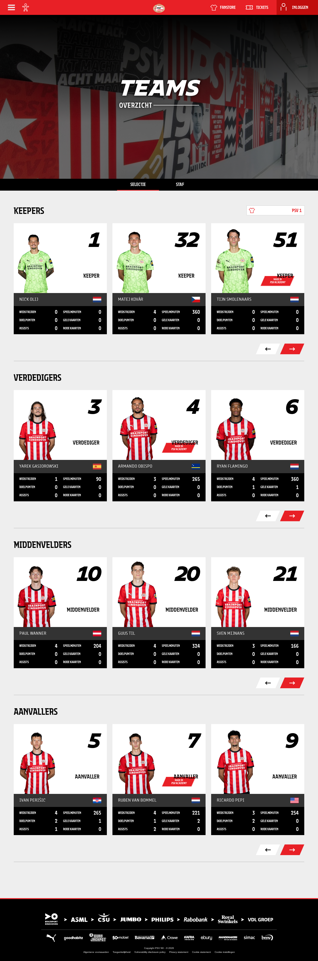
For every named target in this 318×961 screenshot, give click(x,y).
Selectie (138, 184)
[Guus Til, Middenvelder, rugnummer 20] (159, 592)
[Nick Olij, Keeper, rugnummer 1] (60, 258)
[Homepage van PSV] (159, 8)
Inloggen (300, 7)
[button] (11, 7)
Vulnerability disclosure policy (150, 952)
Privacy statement (178, 952)
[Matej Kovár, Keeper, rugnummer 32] (159, 258)
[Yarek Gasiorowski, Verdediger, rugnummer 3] (60, 425)
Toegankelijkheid (122, 952)
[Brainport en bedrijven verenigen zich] (159, 919)
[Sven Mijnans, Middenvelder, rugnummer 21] (257, 592)
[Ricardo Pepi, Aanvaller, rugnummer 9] (257, 759)
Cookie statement (201, 952)
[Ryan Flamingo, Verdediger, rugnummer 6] (257, 425)
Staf (180, 184)
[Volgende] (292, 516)
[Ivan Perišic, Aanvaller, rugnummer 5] (60, 759)
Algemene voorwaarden (96, 952)
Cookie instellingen (225, 952)
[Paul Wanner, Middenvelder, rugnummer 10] (60, 592)
